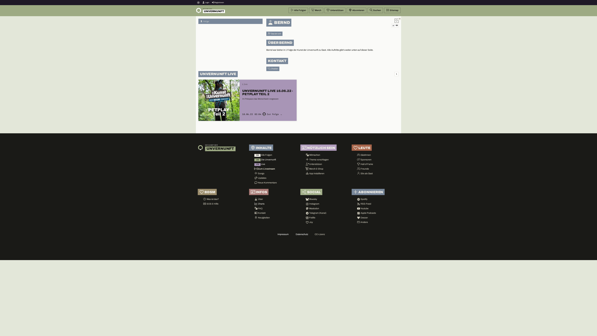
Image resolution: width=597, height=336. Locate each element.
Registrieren (219, 2)
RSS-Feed (365, 204)
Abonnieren (358, 10)
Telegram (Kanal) (317, 213)
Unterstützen (336, 10)
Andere (364, 222)
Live (260, 164)
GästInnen (365, 155)
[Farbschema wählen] (198, 2)
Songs (260, 173)
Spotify (363, 199)
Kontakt (261, 213)
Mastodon (314, 208)
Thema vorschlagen (319, 159)
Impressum (283, 234)
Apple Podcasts (368, 213)
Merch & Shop (316, 169)
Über (260, 199)
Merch (317, 10)
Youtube (364, 208)
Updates (261, 178)
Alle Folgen (300, 10)
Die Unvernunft (266, 159)
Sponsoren (365, 159)
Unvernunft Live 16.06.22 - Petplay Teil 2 (267, 92)
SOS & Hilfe (212, 204)
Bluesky (313, 199)
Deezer (364, 217)
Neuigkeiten (263, 217)
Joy (311, 222)
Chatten (274, 69)
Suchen (377, 10)
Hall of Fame (366, 164)
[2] (397, 21)
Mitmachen (314, 155)
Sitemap (393, 10)
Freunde (364, 169)
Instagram (314, 204)
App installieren (316, 173)
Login (207, 2)
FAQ (259, 208)
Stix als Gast (366, 173)
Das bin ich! (276, 34)
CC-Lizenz (320, 234)
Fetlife (312, 217)
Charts (260, 204)
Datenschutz (302, 234)
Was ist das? (212, 199)
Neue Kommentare (267, 182)
